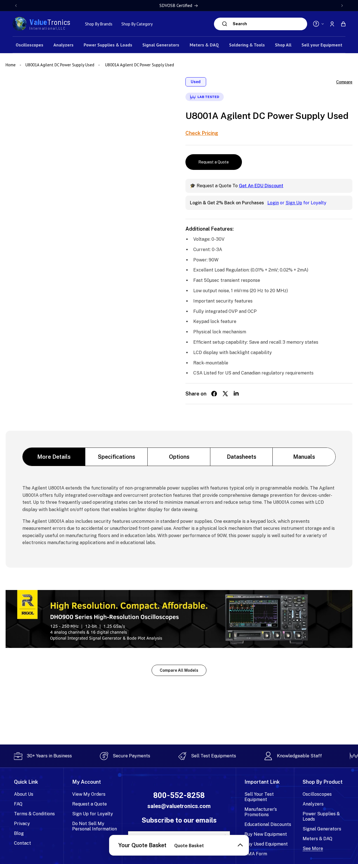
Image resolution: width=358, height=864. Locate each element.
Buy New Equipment (265, 834)
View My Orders (88, 794)
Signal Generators (322, 829)
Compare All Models (179, 670)
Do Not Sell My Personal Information (94, 826)
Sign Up (294, 202)
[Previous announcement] (16, 5)
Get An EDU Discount (261, 185)
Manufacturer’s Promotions (260, 812)
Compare (344, 82)
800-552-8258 (179, 795)
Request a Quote (213, 162)
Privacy (22, 823)
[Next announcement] (342, 5)
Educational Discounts (267, 824)
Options (179, 456)
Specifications (116, 456)
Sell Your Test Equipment (259, 797)
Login (273, 202)
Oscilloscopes (317, 794)
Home (11, 64)
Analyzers (313, 804)
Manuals (304, 456)
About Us (23, 794)
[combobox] (268, 24)
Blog (19, 833)
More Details (53, 456)
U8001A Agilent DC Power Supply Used (59, 64)
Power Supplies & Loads (321, 816)
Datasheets (241, 456)
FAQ (18, 804)
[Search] (225, 24)
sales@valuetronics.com (179, 806)
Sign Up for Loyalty (92, 813)
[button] (343, 23)
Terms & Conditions (34, 813)
